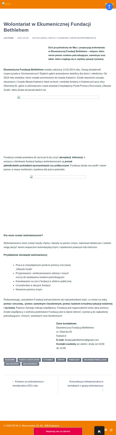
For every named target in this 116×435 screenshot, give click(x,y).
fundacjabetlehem (29, 360)
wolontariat (12, 364)
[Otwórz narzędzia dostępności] (109, 6)
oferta (61, 360)
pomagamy (74, 360)
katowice (48, 360)
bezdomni (10, 360)
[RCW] (6, 4)
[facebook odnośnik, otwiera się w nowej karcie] (106, 429)
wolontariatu (30, 364)
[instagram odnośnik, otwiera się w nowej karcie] (111, 429)
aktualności (39, 38)
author (8, 38)
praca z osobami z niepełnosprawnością (72, 38)
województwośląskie (95, 360)
